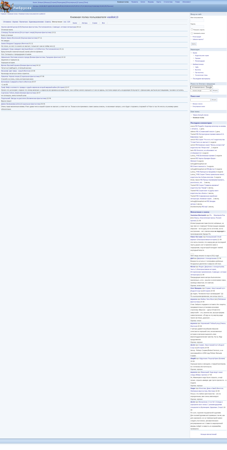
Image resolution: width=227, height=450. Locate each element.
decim (192, 345)
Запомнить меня (199, 33)
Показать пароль (199, 30)
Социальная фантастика (29, 76)
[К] (63, 6)
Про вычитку (199, 72)
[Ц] (90, 6)
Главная (3, 14)
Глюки (177, 2)
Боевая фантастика (37, 57)
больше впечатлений (208, 434)
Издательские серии (202, 55)
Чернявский (205, 323)
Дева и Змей (211, 388)
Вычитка (198, 70)
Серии (94, 23)
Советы (48, 22)
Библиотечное (198, 64)
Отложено (7, 22)
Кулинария (205, 407)
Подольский (5, 98)
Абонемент (186, 2)
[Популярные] (71, 2)
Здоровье (213, 407)
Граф (3, 87)
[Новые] (41, 2)
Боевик (221, 358)
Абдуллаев (203, 358)
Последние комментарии (201, 123)
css (65, 22)
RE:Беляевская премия (206, 156)
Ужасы (196, 218)
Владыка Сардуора (13, 43)
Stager (192, 388)
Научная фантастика (30, 27)
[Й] (61, 6)
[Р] (77, 6)
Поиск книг (195, 96)
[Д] (49, 6)
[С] (79, 6)
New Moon (210, 299)
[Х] (88, 6)
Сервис (208, 288)
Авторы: (36, 6)
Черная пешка (14, 76)
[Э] (100, 6)
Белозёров (5, 82)
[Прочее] (110, 6)
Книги (75, 23)
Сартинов (5, 93)
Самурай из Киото (17, 82)
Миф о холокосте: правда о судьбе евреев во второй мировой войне (31, 87)
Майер (203, 299)
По (211, 215)
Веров (3, 38)
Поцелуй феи (213, 358)
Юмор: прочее (201, 375)
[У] (83, 6)
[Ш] (95, 6)
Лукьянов (4, 76)
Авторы (84, 23)
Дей (192, 258)
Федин (201, 267)
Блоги (143, 2)
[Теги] (86, 2)
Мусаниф (4, 71)
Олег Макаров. (196, 288)
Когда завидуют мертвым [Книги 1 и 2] (24, 49)
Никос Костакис (196, 237)
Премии (197, 58)
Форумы (151, 2)
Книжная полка (123, 2)
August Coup (195, 291)
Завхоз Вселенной (13, 38)
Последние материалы (201, 79)
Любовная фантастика (198, 391)
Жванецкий (205, 372)
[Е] (51, 6)
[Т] (81, 6)
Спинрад (4, 32)
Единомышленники (36, 22)
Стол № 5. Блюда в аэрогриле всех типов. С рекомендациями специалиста (206, 404)
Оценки (15, 22)
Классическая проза (207, 218)
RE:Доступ (211, 169)
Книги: (35, 2)
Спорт (220, 407)
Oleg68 (193, 358)
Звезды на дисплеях (18, 98)
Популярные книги (199, 106)
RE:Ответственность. (198, 166)
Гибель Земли (14, 93)
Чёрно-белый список (200, 115)
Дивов (3, 104)
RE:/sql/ (204, 207)
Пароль (192, 24)
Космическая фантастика (36, 98)
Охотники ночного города (19, 57)
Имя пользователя (196, 17)
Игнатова (202, 388)
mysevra (193, 299)
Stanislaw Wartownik (198, 215)
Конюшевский (211, 237)
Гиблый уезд (215, 323)
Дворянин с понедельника (207, 258)
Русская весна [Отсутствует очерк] (21, 32)
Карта (159, 2)
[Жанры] (47, 2)
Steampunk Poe (219, 215)
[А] (40, 6)
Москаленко (203, 402)
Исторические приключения (200, 272)
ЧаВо (196, 67)
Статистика (168, 2)
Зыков (3, 43)
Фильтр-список (197, 104)
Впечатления (57, 22)
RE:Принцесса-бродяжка (206, 172)
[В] (45, 6)
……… (212, 318)
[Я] (105, 6)
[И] (58, 6)
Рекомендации (200, 61)
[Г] (47, 6)
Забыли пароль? (198, 39)
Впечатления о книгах (200, 212)
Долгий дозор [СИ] (14, 27)
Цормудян (5, 49)
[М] (67, 6)
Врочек (3, 65)
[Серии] (53, 2)
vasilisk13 (112, 17)
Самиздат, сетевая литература (64, 27)
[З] (56, 6)
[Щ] (98, 6)
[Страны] (80, 2)
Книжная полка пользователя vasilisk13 (32, 14)
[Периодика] (61, 2)
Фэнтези (25, 43)
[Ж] (54, 6)
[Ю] (103, 6)
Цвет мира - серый (16, 71)
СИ (69, 22)
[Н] (70, 6)
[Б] (42, 6)
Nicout (192, 267)
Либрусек (22, 8)
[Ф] (86, 6)
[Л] (65, 6)
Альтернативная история (207, 240)
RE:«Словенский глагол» (205, 131)
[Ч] (93, 6)
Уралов (4, 27)
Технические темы (201, 75)
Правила (134, 2)
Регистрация (197, 37)
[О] (72, 6)
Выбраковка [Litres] (13, 104)
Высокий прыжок (13, 65)
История (61, 87)
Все (103, 23)
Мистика (211, 391)
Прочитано (23, 22)
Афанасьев (5, 57)
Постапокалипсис (45, 27)
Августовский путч (218, 288)
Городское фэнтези (53, 57)
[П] (75, 6)
